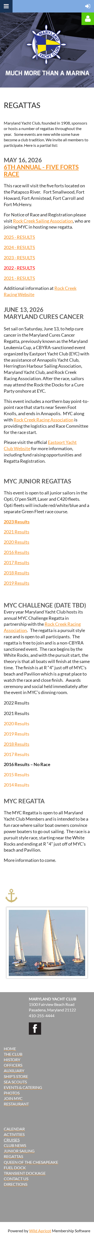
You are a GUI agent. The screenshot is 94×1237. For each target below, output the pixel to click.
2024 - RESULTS (19, 247)
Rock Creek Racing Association (43, 419)
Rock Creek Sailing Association (43, 221)
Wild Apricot (40, 1230)
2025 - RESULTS (19, 237)
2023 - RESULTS (19, 257)
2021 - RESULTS (19, 278)
